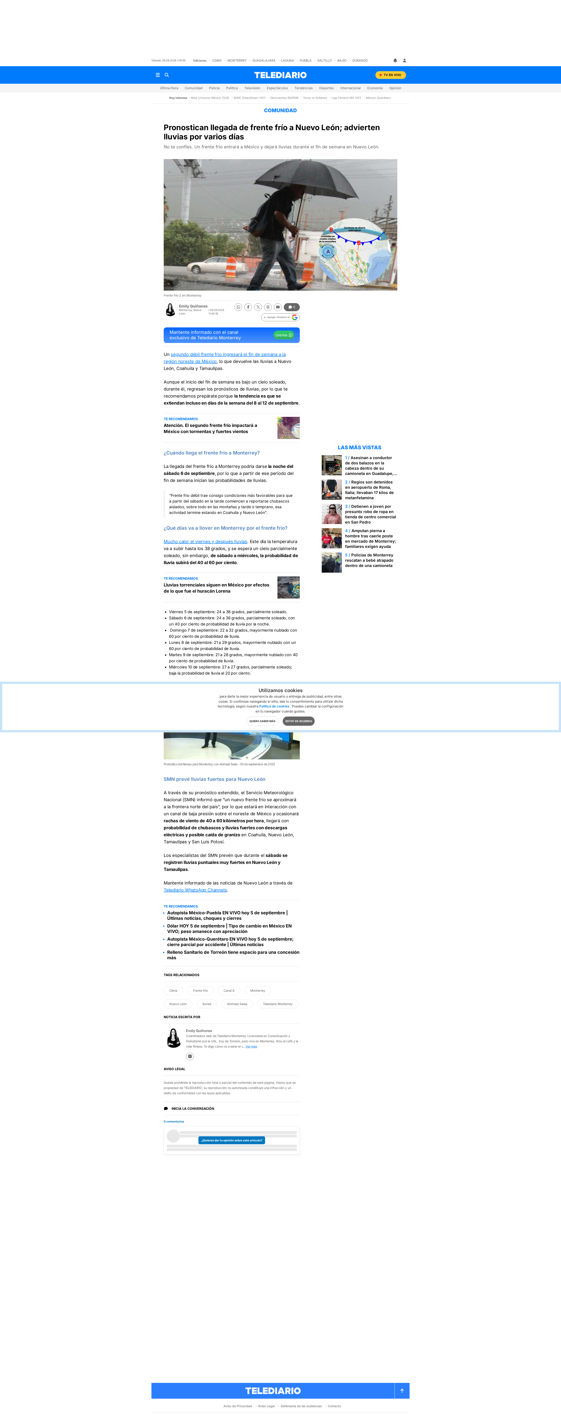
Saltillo (324, 60)
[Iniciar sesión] (404, 60)
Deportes (326, 88)
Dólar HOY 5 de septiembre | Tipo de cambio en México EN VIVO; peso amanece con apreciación (229, 928)
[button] (280, 317)
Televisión (252, 88)
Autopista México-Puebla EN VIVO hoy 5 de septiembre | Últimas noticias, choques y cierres (227, 915)
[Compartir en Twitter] (258, 307)
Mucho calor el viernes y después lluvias (205, 541)
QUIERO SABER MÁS (262, 721)
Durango (360, 60)
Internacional (350, 88)
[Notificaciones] (395, 60)
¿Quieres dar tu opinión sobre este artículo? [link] (231, 1140)
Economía (375, 88)
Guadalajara (263, 60)
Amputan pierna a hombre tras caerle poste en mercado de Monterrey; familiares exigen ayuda (370, 538)
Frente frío (200, 990)
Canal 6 (229, 990)
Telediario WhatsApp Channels (195, 890)
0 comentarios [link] (174, 1121)
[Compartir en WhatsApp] (238, 307)
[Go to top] (402, 1391)
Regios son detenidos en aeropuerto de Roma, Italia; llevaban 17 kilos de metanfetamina (369, 490)
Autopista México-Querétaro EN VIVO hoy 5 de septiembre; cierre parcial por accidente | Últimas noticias (230, 941)
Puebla (306, 60)
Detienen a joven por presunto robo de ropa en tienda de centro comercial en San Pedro (370, 514)
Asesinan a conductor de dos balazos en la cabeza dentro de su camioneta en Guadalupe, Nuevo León (369, 468)
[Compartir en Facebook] (248, 307)
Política (232, 88)
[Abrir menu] (158, 74)
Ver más (251, 1046)
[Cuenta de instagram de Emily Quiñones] (190, 1056)
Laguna (287, 60)
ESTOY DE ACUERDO (299, 721)
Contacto (334, 1406)
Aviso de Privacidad (238, 1406)
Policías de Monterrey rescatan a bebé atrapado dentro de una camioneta (369, 560)
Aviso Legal (266, 1406)
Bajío (342, 60)
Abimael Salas (237, 1004)
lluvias (206, 1004)
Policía (214, 88)
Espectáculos (277, 88)
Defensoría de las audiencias (301, 1406)
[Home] (280, 75)
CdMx (217, 60)
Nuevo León (178, 1004)
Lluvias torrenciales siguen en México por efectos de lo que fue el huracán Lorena (216, 588)
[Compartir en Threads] (268, 307)
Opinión (395, 88)
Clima (173, 990)
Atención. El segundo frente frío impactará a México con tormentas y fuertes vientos (210, 428)
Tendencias (304, 88)
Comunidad (193, 88)
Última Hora (169, 88)
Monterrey (237, 60)
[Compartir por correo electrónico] (278, 307)
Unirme (281, 335)
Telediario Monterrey (278, 1004)
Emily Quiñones (193, 306)
